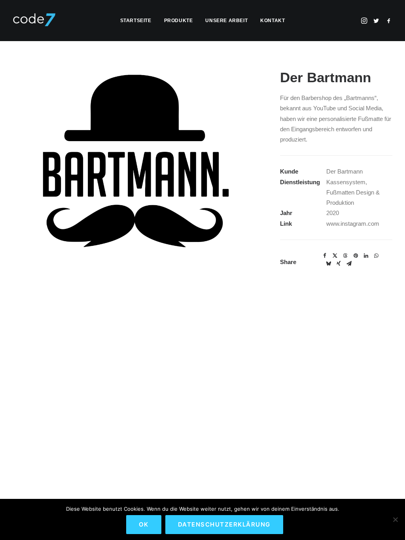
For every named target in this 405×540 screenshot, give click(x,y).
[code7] (34, 20)
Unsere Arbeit (226, 20)
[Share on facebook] (324, 256)
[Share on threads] (345, 256)
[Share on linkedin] (366, 256)
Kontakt (272, 20)
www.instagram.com (352, 223)
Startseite (135, 20)
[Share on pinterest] (355, 256)
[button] (365, 20)
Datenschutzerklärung (224, 524)
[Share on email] (349, 264)
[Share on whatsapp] (376, 256)
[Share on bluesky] (328, 264)
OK (144, 524)
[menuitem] (136, 20)
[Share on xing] (338, 264)
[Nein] (395, 519)
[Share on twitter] (335, 256)
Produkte (178, 20)
